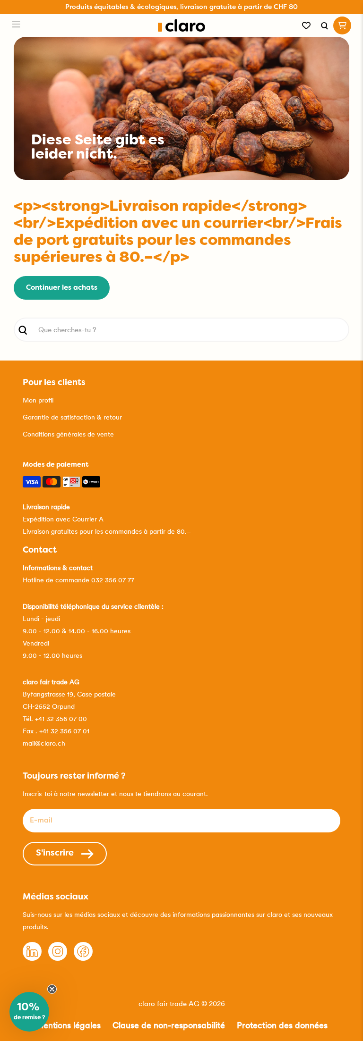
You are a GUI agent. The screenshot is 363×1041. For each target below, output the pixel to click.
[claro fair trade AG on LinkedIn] (32, 958)
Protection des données (282, 1025)
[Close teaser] (52, 989)
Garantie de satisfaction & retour (72, 417)
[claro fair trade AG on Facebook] (83, 958)
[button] (29, 1012)
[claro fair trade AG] (181, 25)
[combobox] (181, 330)
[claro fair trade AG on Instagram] (57, 958)
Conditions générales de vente (68, 434)
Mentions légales (68, 1025)
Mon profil (38, 400)
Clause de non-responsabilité (168, 1025)
